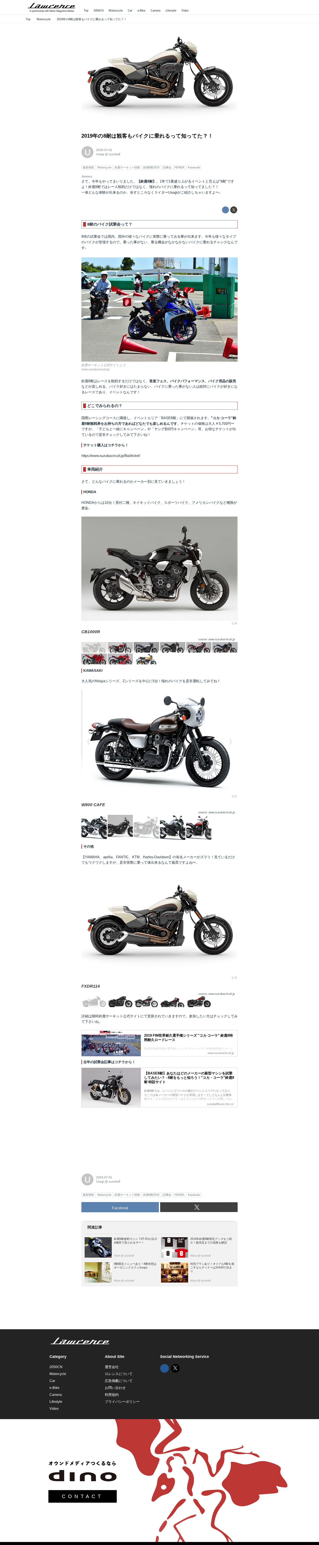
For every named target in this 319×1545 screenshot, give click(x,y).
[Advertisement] (113, 1138)
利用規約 (112, 1395)
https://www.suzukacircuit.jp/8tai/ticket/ (110, 456)
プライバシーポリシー (122, 1401)
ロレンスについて (119, 1374)
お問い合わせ (115, 1388)
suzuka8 (114, 154)
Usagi (100, 154)
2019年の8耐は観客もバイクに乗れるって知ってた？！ (147, 136)
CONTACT (82, 1496)
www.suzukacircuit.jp (95, 369)
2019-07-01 (104, 150)
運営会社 (112, 1367)
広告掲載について (119, 1381)
